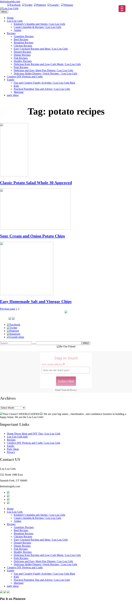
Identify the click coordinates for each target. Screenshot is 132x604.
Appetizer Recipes (24, 36)
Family (10, 79)
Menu (4, 11)
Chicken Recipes (23, 45)
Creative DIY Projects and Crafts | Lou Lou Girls (33, 442)
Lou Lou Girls (15, 20)
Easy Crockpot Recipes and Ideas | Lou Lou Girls (41, 48)
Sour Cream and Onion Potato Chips (32, 236)
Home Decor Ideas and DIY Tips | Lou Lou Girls (33, 433)
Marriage (19, 92)
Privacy (73, 390)
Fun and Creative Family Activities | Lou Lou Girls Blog (44, 82)
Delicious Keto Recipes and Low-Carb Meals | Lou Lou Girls (47, 64)
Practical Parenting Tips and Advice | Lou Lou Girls (42, 88)
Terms (64, 390)
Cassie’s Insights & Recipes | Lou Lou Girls (37, 27)
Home (10, 17)
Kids (16, 85)
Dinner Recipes (22, 54)
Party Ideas (13, 449)
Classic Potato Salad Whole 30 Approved (36, 182)
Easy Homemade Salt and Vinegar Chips (36, 301)
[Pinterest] (40, 4)
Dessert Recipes (22, 51)
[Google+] (53, 4)
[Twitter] (27, 4)
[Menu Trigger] (122, 8)
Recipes (11, 33)
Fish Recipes (21, 58)
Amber (17, 30)
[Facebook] (14, 4)
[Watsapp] (67, 4)
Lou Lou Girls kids (17, 436)
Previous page (7, 308)
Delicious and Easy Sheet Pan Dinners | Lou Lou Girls (43, 70)
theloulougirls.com (10, 1)
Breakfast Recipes (23, 42)
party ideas (13, 95)
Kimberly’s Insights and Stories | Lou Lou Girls (39, 24)
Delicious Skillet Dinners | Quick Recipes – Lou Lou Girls (45, 73)
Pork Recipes (21, 67)
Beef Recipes (21, 39)
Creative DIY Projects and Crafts (25, 76)
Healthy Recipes (23, 61)
